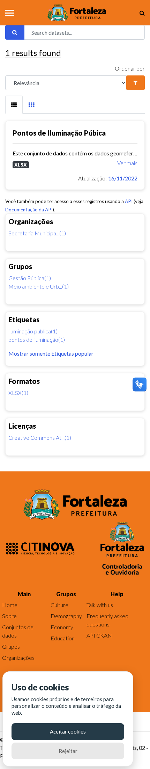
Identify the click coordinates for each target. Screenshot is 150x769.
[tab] (14, 105)
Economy (62, 627)
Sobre (9, 616)
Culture (59, 604)
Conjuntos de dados (17, 631)
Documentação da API (29, 209)
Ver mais (127, 163)
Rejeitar (68, 751)
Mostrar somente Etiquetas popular (50, 353)
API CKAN (99, 635)
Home (9, 604)
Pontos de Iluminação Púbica (59, 133)
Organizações (18, 657)
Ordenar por (130, 68)
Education (63, 638)
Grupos (11, 646)
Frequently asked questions (107, 620)
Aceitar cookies (68, 731)
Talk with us (100, 604)
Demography (66, 616)
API (129, 201)
